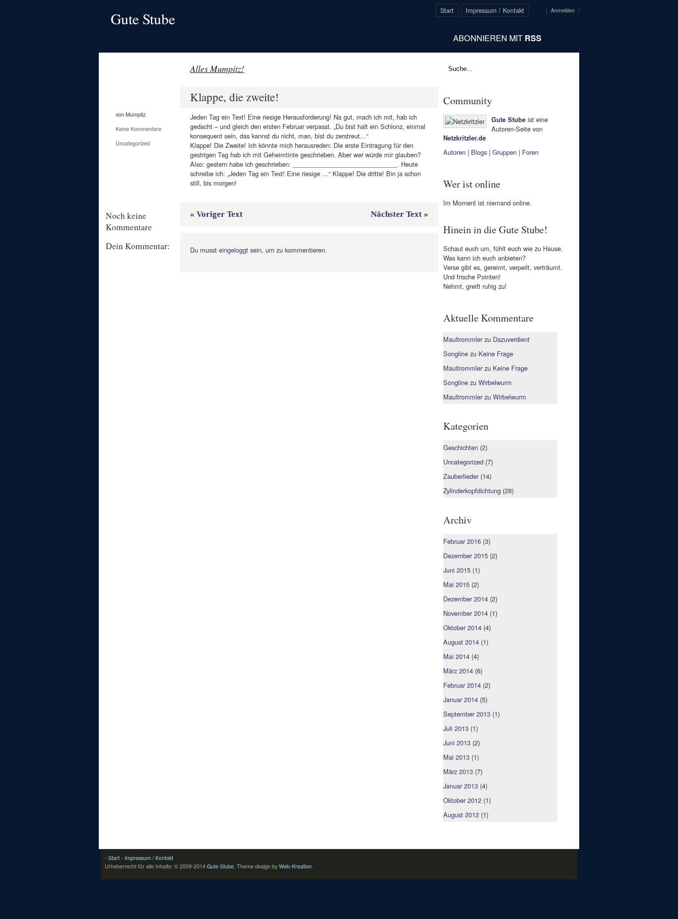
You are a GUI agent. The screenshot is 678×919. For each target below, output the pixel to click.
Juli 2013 (456, 728)
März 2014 (458, 670)
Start (447, 10)
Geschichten (460, 447)
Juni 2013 (457, 742)
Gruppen (504, 152)
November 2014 (465, 613)
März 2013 (458, 771)
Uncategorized (133, 143)
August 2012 (461, 814)
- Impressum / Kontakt (146, 857)
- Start (112, 857)
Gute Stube (143, 18)
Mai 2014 (456, 656)
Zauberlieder (460, 476)
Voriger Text (220, 214)
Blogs (479, 152)
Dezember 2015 (465, 555)
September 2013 (466, 714)
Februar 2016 (462, 541)
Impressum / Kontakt (495, 10)
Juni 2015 (457, 570)
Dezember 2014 (465, 598)
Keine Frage (495, 353)
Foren (530, 152)
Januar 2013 (460, 785)
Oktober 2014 (462, 627)
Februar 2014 (462, 685)
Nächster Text (396, 214)
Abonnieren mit (497, 38)
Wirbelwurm (495, 382)
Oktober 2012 (462, 800)
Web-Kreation (295, 866)
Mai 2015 (456, 584)
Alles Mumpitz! (217, 68)
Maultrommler (462, 339)
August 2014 (461, 642)
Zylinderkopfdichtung (472, 490)
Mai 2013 (456, 757)
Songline (455, 353)
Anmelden (563, 10)
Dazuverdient (511, 339)
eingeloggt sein (240, 250)
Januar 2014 (460, 699)
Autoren (454, 152)
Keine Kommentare (138, 128)
